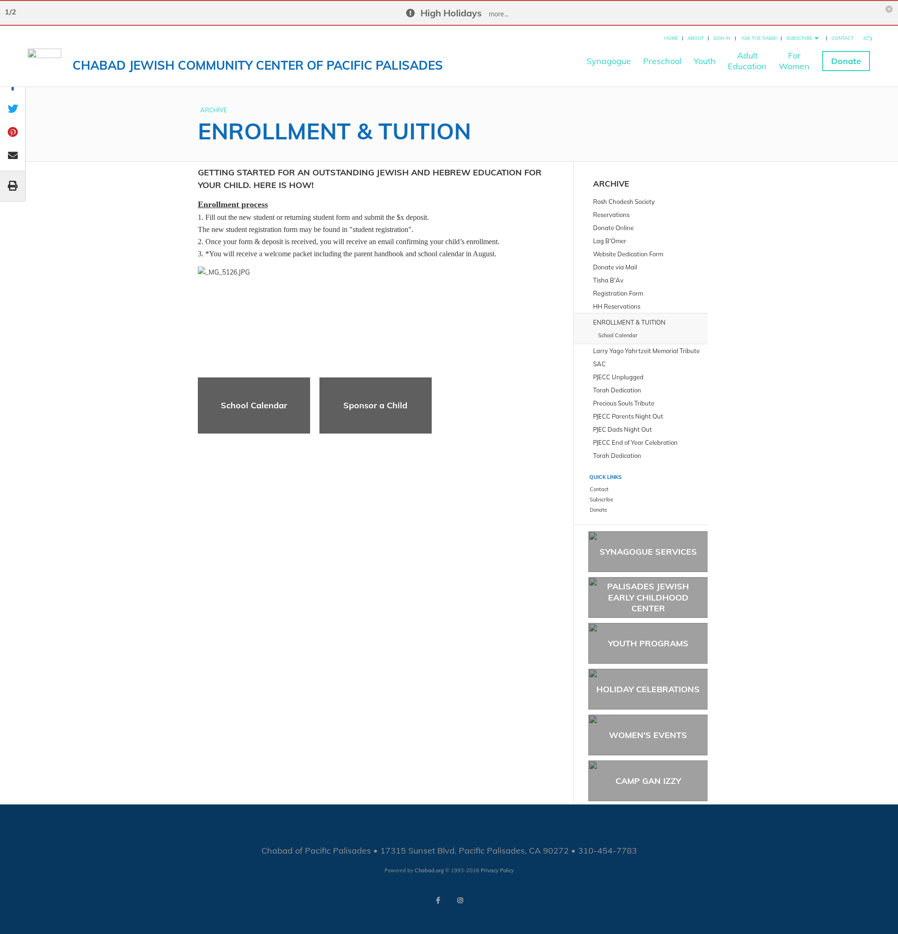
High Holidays (451, 13)
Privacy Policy (497, 870)
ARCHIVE (213, 110)
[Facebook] (438, 900)
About (696, 38)
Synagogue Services (648, 551)
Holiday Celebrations (648, 689)
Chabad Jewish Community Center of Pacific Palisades (257, 65)
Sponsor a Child (375, 405)
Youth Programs (648, 643)
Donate (846, 61)
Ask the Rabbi (759, 38)
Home (671, 38)
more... (498, 14)
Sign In (721, 38)
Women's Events (648, 735)
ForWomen (794, 61)
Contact (843, 38)
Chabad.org (429, 870)
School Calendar (254, 405)
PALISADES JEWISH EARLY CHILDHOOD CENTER (648, 597)
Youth (705, 61)
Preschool (662, 61)
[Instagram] (460, 900)
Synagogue (609, 61)
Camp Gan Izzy (648, 780)
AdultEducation (747, 61)
